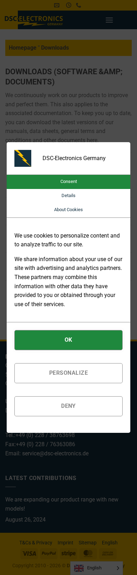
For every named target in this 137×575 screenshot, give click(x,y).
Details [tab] (68, 195)
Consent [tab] (68, 181)
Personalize (68, 372)
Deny (68, 406)
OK (68, 339)
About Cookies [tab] (68, 209)
